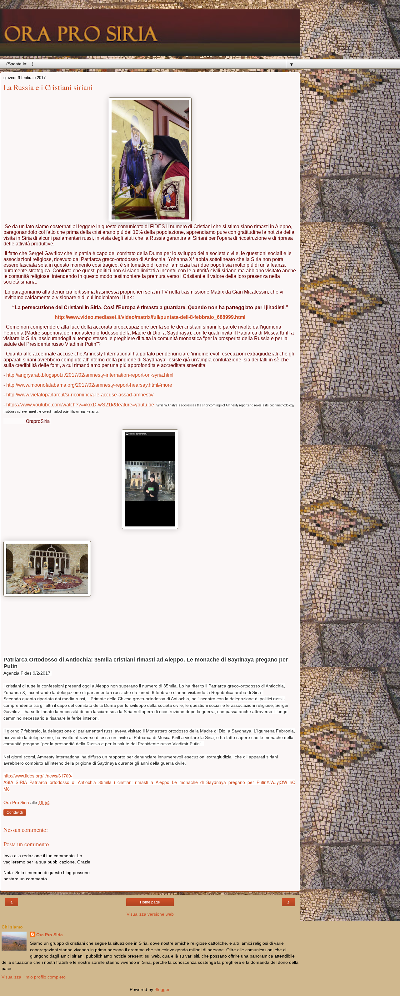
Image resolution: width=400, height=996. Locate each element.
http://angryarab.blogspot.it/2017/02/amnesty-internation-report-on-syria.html (89, 375)
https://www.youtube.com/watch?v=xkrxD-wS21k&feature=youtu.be (80, 404)
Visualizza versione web (150, 914)
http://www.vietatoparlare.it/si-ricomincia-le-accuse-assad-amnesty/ (79, 394)
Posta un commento (26, 844)
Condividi (15, 812)
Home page (150, 902)
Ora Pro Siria (49, 934)
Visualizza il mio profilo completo (34, 976)
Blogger (161, 989)
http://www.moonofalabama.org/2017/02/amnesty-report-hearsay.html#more (89, 385)
